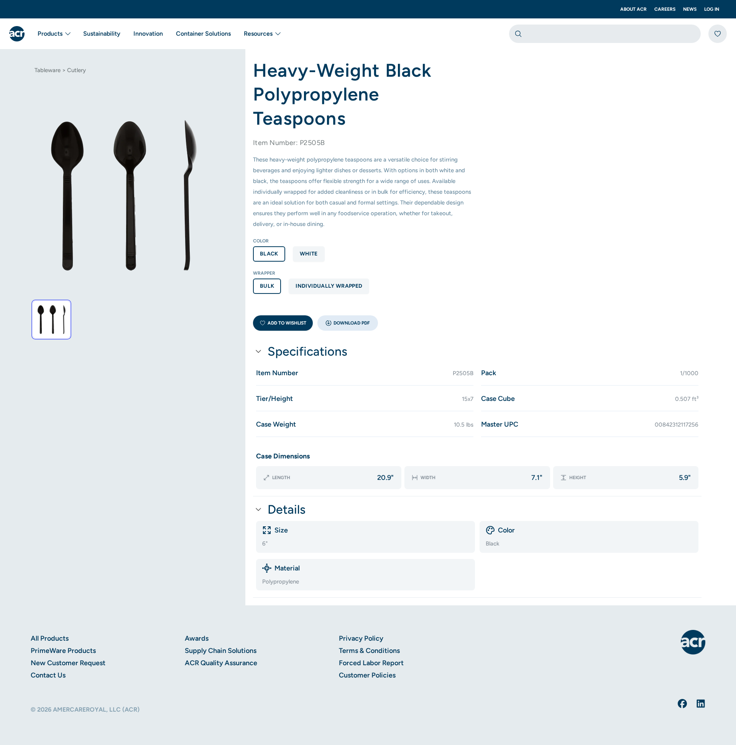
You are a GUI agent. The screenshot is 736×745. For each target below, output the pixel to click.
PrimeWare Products (63, 650)
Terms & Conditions (369, 650)
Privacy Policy (361, 638)
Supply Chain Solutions (220, 650)
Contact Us (48, 675)
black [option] (269, 254)
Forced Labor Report (371, 663)
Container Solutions (203, 33)
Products (50, 33)
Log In (711, 9)
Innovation (148, 33)
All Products (50, 638)
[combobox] (605, 34)
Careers (664, 9)
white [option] (309, 254)
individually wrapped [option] (329, 286)
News (690, 9)
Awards (197, 638)
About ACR (633, 9)
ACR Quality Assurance (221, 663)
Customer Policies (367, 675)
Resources (258, 33)
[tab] (51, 319)
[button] (347, 323)
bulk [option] (267, 286)
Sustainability (101, 33)
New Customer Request (68, 663)
